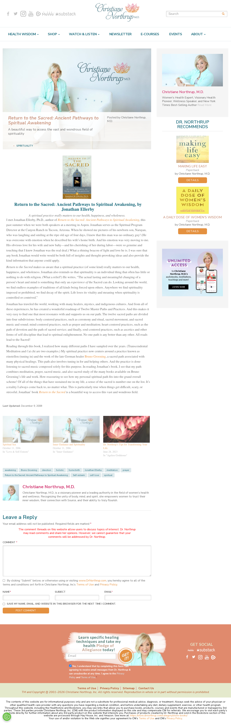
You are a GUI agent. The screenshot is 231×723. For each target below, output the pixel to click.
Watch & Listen (83, 34)
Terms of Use (85, 585)
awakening (10, 470)
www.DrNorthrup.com (92, 581)
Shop (53, 34)
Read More (204, 105)
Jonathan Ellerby (93, 470)
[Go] (222, 14)
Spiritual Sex (9, 444)
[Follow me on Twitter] (15, 14)
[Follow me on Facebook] (8, 14)
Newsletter (120, 34)
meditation (112, 470)
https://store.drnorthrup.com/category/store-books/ (159, 715)
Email (108, 592)
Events (175, 34)
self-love (94, 475)
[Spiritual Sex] (26, 429)
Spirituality (24, 145)
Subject (60, 592)
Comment (10, 542)
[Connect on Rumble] (38, 14)
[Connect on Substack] (65, 14)
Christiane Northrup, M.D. (49, 487)
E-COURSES (150, 34)
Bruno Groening (95, 356)
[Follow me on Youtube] (31, 14)
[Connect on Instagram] (23, 14)
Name (7, 592)
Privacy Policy (108, 585)
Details (192, 180)
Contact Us (146, 688)
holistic (60, 470)
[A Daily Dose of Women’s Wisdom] (192, 200)
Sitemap (129, 688)
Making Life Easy (192, 166)
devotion (46, 470)
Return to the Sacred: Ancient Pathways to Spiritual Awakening (36, 475)
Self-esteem (79, 475)
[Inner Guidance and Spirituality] (76, 429)
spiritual (108, 475)
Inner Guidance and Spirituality (69, 444)
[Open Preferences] (6, 716)
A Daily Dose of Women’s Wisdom (192, 217)
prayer (126, 470)
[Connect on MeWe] (48, 14)
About (197, 34)
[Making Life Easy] (192, 149)
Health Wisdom (22, 34)
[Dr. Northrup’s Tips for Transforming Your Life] (126, 429)
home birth (74, 470)
